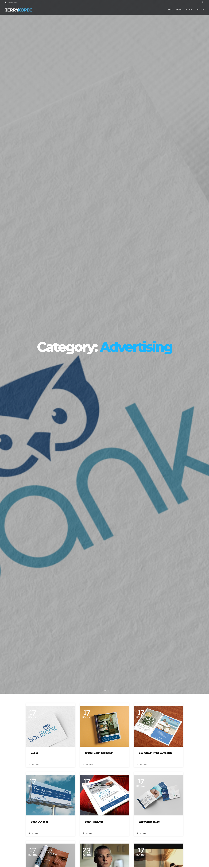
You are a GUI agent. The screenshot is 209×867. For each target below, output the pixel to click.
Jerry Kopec (35, 764)
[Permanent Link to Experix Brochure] (158, 795)
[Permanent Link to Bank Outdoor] (50, 795)
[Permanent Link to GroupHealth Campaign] (104, 726)
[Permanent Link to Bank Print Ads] (104, 795)
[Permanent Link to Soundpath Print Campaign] (158, 726)
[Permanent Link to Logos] (50, 726)
